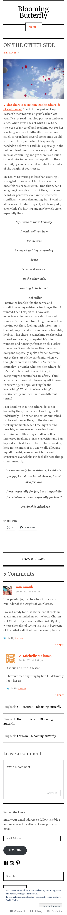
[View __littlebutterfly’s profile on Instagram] (11, 862)
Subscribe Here (14, 812)
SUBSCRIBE (15, 850)
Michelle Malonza (37, 656)
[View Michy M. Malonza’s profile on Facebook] (5, 862)
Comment (51, 792)
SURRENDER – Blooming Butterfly (39, 707)
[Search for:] (33, 876)
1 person (19, 638)
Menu (32, 27)
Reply (60, 644)
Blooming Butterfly (33, 12)
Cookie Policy (12, 900)
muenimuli (24, 587)
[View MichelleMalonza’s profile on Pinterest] (18, 862)
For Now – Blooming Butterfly (36, 736)
